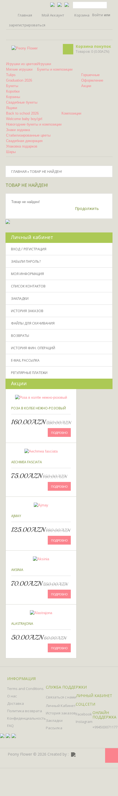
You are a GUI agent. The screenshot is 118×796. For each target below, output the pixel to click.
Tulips (11, 75)
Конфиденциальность (26, 718)
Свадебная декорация (24, 141)
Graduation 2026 (19, 80)
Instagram (84, 721)
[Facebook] (88, 754)
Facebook (84, 714)
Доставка (15, 703)
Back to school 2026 (22, 113)
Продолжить (87, 208)
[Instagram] (98, 754)
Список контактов (28, 286)
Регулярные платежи (29, 372)
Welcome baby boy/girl (24, 119)
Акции (86, 86)
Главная (25, 15)
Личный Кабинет (61, 705)
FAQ (10, 725)
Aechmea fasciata (26, 462)
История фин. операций (33, 348)
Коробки (12, 91)
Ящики (11, 108)
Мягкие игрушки (19, 69)
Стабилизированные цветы (28, 135)
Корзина (81, 15)
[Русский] (59, 4)
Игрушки (44, 64)
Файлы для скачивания (33, 323)
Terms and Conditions (25, 688)
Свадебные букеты (21, 102)
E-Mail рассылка (25, 360)
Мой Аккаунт (53, 15)
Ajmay (16, 516)
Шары (11, 152)
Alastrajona (22, 623)
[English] (66, 4)
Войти (97, 15)
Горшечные (90, 75)
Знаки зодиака (18, 130)
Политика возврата (24, 710)
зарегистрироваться (27, 25)
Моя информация (27, 273)
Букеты (12, 86)
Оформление (92, 80)
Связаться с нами (61, 697)
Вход (15, 249)
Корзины (13, 97)
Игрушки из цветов (21, 64)
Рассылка (54, 727)
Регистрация (35, 249)
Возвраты (20, 335)
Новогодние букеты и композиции (33, 124)
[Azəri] (52, 4)
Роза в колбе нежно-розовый (38, 408)
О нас (12, 696)
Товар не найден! (46, 171)
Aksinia (17, 569)
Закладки (20, 298)
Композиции (71, 113)
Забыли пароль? (26, 261)
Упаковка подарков (21, 146)
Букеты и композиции (54, 69)
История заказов (27, 311)
